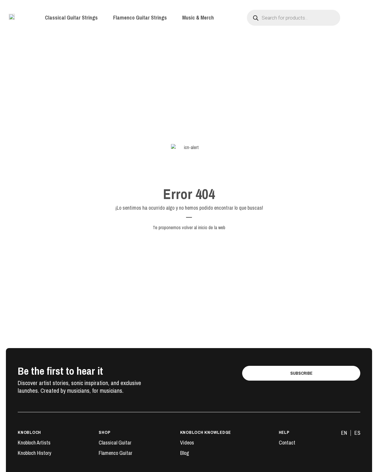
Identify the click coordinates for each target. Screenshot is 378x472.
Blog (184, 453)
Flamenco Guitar (115, 453)
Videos (187, 442)
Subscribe (301, 373)
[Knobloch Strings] (12, 17)
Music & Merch (198, 17)
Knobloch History (34, 453)
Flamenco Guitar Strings (140, 17)
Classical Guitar (115, 442)
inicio (202, 227)
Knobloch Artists (34, 442)
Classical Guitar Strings (71, 17)
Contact (287, 442)
